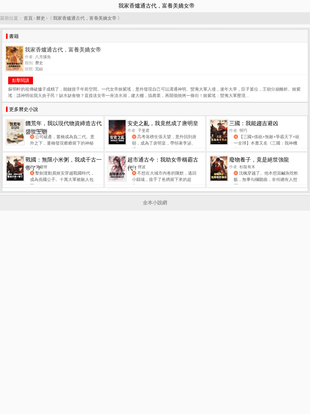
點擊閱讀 (20, 80)
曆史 (40, 18)
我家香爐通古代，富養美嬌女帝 (85, 18)
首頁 (28, 18)
